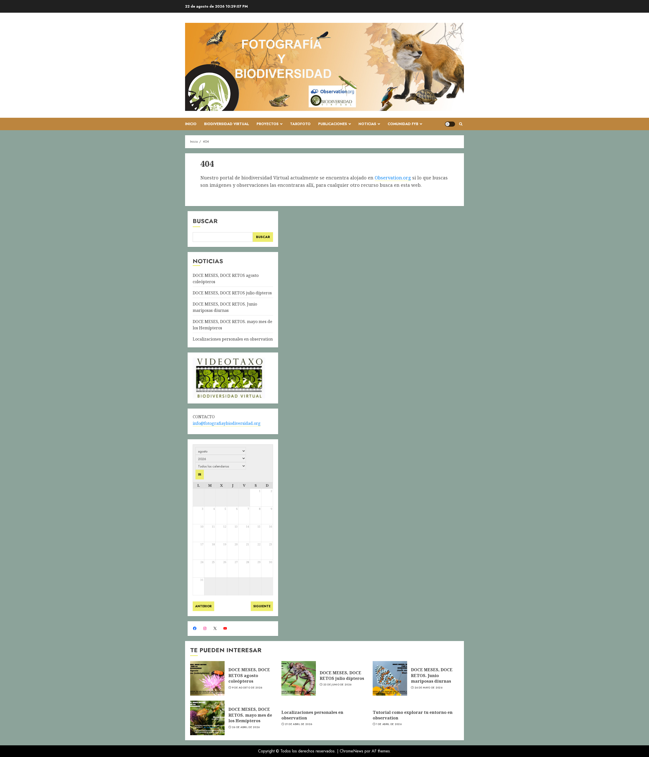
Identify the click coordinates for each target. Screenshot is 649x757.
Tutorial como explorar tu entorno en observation (413, 715)
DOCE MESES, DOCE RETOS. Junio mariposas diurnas (432, 675)
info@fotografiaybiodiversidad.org (227, 423)
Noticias (367, 123)
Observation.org (393, 178)
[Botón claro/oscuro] (450, 124)
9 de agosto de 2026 (247, 687)
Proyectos (268, 123)
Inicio (190, 123)
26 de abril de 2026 (246, 727)
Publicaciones (332, 123)
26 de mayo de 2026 (428, 687)
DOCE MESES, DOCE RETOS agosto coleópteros (249, 675)
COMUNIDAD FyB (403, 123)
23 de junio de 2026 (337, 684)
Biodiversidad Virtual (226, 123)
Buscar (205, 220)
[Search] (461, 124)
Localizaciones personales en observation (233, 339)
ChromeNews (351, 751)
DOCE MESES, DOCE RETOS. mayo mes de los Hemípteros (250, 715)
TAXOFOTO (300, 123)
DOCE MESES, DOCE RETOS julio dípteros (232, 293)
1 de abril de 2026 (389, 724)
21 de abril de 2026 (298, 724)
